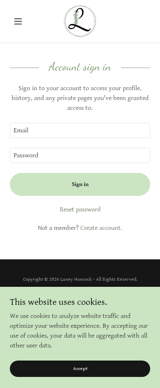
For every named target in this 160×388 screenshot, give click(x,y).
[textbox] (80, 130)
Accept (80, 368)
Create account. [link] (101, 228)
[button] (20, 21)
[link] (80, 21)
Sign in (80, 184)
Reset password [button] (80, 209)
